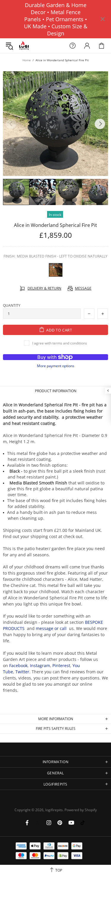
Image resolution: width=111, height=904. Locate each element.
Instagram (40, 665)
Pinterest (61, 665)
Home (26, 60)
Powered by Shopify (81, 810)
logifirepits (24, 45)
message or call (51, 628)
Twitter (22, 671)
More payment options (55, 366)
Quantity (11, 305)
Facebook (18, 665)
